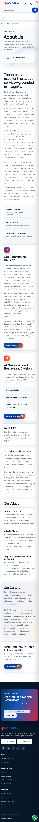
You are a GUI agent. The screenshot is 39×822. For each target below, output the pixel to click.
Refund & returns (6, 783)
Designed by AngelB (6, 818)
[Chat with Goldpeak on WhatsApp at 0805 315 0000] (35, 818)
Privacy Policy (5, 762)
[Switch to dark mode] (26, 3)
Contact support (6, 776)
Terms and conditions (7, 758)
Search (35, 10)
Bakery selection (13, 390)
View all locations (11, 666)
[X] (8, 748)
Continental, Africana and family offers (16, 406)
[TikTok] (13, 748)
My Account (4, 772)
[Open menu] (3, 18)
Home (3, 23)
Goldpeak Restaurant (7, 801)
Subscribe (10, 715)
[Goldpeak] (12, 3)
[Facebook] (23, 748)
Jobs (2, 797)
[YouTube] (18, 748)
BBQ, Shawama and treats (16, 397)
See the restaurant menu (13, 416)
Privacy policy (5, 805)
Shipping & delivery (6, 780)
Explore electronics (11, 345)
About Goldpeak (6, 794)
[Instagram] (3, 748)
